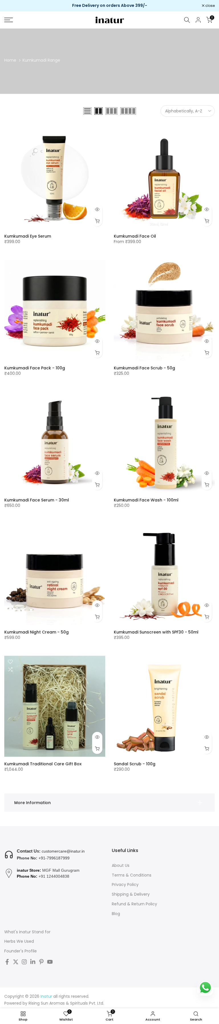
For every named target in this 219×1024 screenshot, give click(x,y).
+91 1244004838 (53, 876)
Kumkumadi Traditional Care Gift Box (43, 764)
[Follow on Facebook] (7, 962)
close (12, 5)
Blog (116, 913)
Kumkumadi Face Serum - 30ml (36, 500)
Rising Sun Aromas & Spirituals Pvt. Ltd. (66, 1003)
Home (10, 60)
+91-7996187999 (54, 858)
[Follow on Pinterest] (41, 962)
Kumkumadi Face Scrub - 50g (144, 368)
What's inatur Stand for (27, 932)
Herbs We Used (19, 941)
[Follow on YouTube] (50, 962)
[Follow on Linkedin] (33, 962)
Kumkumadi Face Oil (135, 236)
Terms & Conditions (131, 875)
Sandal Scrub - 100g (134, 764)
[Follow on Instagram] (24, 962)
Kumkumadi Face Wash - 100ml (146, 500)
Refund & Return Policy (134, 904)
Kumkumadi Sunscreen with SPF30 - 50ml (156, 632)
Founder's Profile (20, 951)
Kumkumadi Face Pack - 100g (34, 368)
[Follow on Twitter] (16, 962)
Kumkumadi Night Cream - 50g (36, 632)
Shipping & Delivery (131, 894)
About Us (120, 865)
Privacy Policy (125, 884)
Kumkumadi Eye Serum (27, 236)
